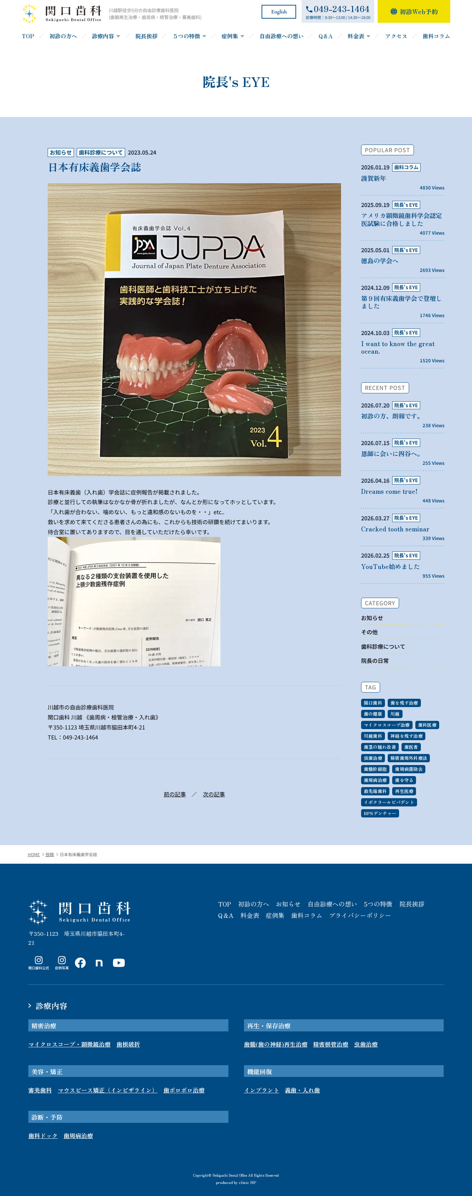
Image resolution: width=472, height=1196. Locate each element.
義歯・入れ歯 (302, 1090)
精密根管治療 (330, 1044)
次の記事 (214, 794)
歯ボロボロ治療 (184, 1090)
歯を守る (404, 780)
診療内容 (103, 36)
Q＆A (325, 36)
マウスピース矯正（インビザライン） (108, 1090)
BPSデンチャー (380, 813)
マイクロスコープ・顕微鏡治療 (69, 1044)
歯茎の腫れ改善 (380, 747)
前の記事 (175, 794)
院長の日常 (375, 660)
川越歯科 (373, 736)
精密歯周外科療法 (408, 758)
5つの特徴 (378, 903)
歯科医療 (427, 725)
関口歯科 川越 (79, 912)
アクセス (396, 36)
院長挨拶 (146, 36)
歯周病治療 (375, 780)
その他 (369, 632)
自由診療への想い (281, 36)
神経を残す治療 (406, 736)
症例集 (229, 36)
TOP (28, 36)
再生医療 (404, 791)
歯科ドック (43, 1135)
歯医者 (411, 747)
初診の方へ (63, 36)
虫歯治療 (373, 758)
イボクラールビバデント (389, 802)
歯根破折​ (128, 1044)
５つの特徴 (186, 36)
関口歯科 (373, 702)
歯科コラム (436, 36)
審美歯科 (40, 1090)
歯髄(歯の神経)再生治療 (276, 1044)
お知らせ (61, 152)
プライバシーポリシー (360, 915)
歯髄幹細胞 (375, 769)
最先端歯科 (375, 791)
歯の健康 (373, 713)
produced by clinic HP (236, 1182)
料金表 (356, 36)
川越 (395, 713)
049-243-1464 (80, 737)
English (279, 11)
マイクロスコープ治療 (387, 725)
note (98, 970)
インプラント (261, 1090)
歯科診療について (101, 152)
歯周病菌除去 (409, 769)
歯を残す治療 (404, 702)
